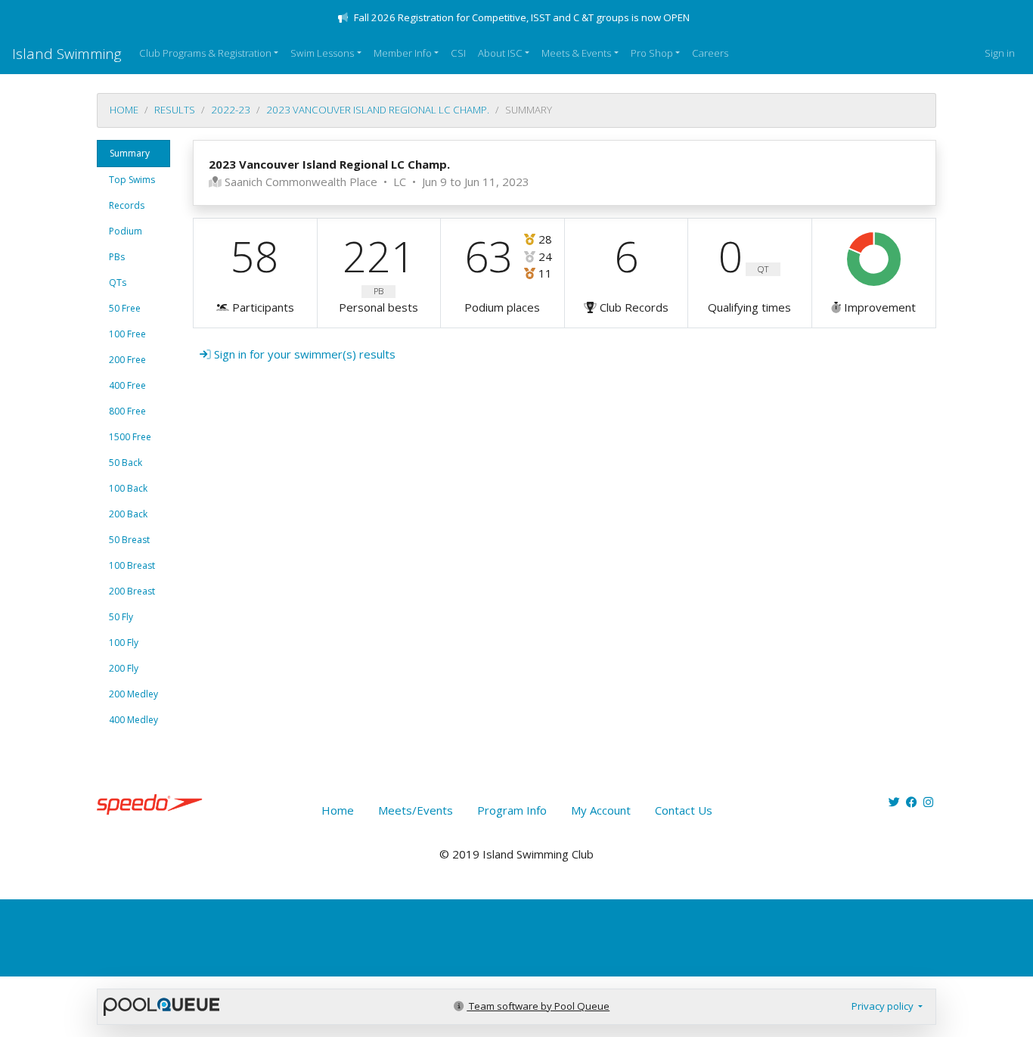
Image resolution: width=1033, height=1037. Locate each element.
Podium (125, 231)
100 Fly (123, 642)
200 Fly (123, 668)
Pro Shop (652, 53)
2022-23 (230, 109)
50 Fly (121, 616)
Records (126, 205)
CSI (458, 53)
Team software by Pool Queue (538, 1006)
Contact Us (683, 810)
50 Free (125, 308)
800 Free (127, 411)
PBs (117, 256)
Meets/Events (415, 810)
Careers (710, 53)
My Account (601, 810)
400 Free (127, 385)
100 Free (127, 334)
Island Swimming (66, 53)
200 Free (127, 359)
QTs (117, 282)
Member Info (403, 53)
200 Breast (132, 591)
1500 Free (130, 436)
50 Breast (129, 539)
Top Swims (132, 179)
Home (124, 109)
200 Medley (133, 694)
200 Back (128, 514)
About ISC (500, 53)
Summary (130, 153)
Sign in (1000, 53)
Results (174, 109)
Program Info (512, 810)
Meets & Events (576, 53)
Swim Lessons (322, 53)
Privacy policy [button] (884, 1006)
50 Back (125, 462)
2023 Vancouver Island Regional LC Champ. (377, 109)
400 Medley (133, 719)
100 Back (128, 488)
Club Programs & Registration (205, 53)
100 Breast (132, 565)
